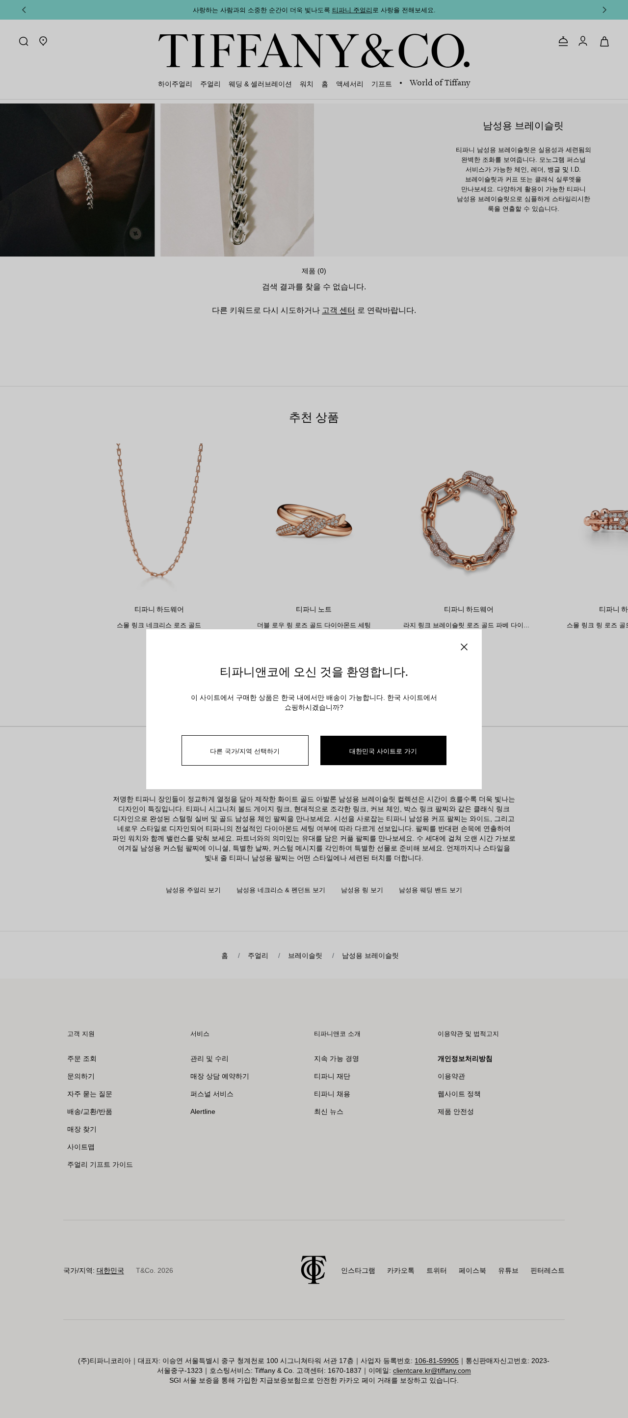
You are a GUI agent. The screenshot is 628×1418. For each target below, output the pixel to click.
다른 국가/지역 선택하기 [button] (245, 750)
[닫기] (464, 647)
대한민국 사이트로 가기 (383, 750)
